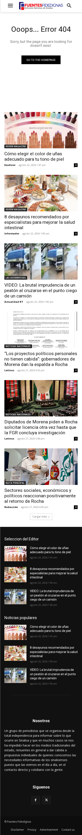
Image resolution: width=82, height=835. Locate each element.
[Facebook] (35, 800)
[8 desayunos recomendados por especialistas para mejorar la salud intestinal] (41, 193)
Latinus (9, 370)
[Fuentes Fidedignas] (41, 6)
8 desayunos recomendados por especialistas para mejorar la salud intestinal (39, 222)
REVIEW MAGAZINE (16, 146)
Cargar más (39, 516)
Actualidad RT (13, 301)
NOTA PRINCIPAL (15, 482)
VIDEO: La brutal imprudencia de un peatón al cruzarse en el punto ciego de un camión (40, 290)
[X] (46, 800)
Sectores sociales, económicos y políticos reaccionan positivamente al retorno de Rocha (40, 496)
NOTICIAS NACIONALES (18, 346)
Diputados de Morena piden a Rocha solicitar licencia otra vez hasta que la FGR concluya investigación (40, 427)
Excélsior (10, 165)
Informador (11, 233)
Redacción (11, 507)
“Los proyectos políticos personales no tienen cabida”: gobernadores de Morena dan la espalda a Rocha (40, 359)
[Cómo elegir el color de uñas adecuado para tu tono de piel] (41, 130)
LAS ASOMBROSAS (16, 277)
